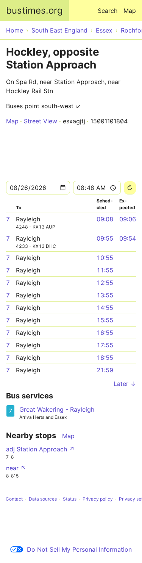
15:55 (105, 320)
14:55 (105, 307)
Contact (14, 499)
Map (129, 10)
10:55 (105, 257)
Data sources (43, 499)
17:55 (105, 345)
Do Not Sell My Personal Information (79, 549)
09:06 (127, 219)
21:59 (105, 370)
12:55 (105, 282)
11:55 (105, 270)
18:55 (105, 357)
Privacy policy (98, 499)
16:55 (105, 332)
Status (69, 499)
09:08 (105, 219)
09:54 (127, 238)
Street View (40, 121)
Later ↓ (125, 383)
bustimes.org (34, 10)
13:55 (105, 295)
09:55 (105, 238)
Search (107, 10)
